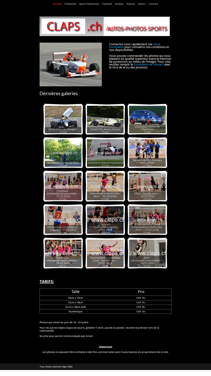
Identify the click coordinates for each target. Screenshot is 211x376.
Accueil (57, 4)
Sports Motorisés (89, 4)
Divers (142, 4)
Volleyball (70, 4)
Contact (153, 4)
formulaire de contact (149, 64)
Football (107, 4)
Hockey (119, 4)
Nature (131, 4)
